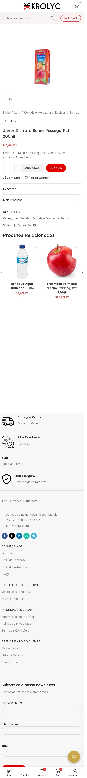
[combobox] (29, 18)
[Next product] (15, 121)
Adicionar (32, 168)
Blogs (5, 574)
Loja (17, 112)
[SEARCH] (52, 18)
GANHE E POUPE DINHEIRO (20, 585)
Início (6, 112)
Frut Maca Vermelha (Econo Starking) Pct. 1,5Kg (62, 288)
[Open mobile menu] (5, 6)
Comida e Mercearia (37, 112)
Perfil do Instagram (14, 567)
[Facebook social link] (14, 225)
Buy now (56, 168)
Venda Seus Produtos (16, 592)
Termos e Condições (15, 630)
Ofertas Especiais (13, 599)
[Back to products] (10, 121)
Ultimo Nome (10, 724)
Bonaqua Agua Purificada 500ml (22, 286)
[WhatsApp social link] (29, 225)
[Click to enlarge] (10, 98)
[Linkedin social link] (24, 225)
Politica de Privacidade (16, 623)
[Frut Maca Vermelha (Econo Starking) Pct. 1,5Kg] (62, 261)
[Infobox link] (42, 421)
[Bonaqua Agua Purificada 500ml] (22, 261)
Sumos (74, 112)
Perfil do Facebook (14, 560)
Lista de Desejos (13, 655)
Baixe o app (71, 18)
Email (5, 745)
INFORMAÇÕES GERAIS (17, 610)
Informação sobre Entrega (19, 617)
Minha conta (10, 648)
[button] (35, 255)
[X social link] (19, 225)
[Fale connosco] (74, 757)
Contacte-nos (10, 662)
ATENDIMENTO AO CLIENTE (21, 641)
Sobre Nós (9, 553)
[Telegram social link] (34, 225)
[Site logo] (42, 6)
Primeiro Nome (12, 702)
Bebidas (60, 112)
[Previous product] (5, 121)
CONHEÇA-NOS (12, 546)
